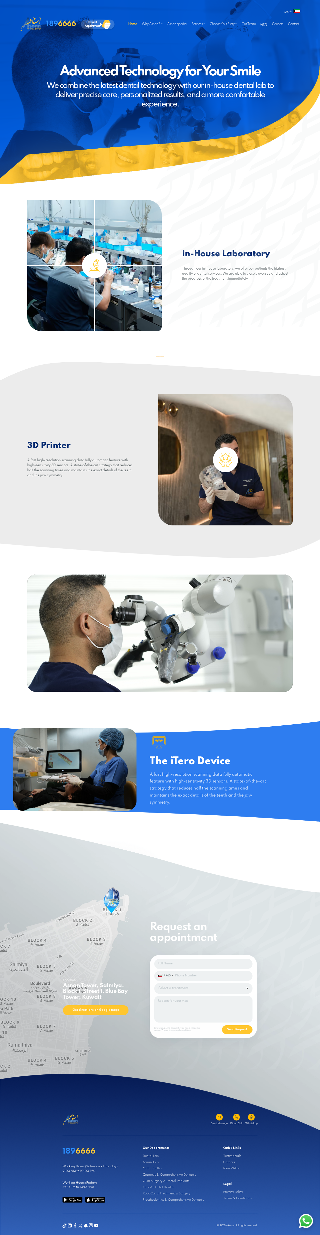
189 (61, 24)
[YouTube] (96, 1225)
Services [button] (197, 24)
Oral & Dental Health (158, 1187)
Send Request (237, 1029)
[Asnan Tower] (70, 1120)
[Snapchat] (86, 1225)
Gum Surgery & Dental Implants (166, 1181)
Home (132, 24)
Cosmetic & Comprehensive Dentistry (169, 1174)
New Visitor (231, 1168)
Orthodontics (152, 1168)
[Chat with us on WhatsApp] (306, 1221)
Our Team (249, 24)
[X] (80, 1225)
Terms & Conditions (237, 1198)
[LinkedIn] (70, 1225)
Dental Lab (151, 1156)
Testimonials (232, 1156)
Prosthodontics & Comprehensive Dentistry (173, 1199)
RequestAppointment (92, 24)
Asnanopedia (177, 24)
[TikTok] (64, 1225)
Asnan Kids (150, 1162)
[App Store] (95, 1200)
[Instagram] (91, 1225)
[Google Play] (72, 1200)
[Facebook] (75, 1225)
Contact (293, 24)
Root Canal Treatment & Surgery (166, 1193)
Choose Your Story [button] (222, 24)
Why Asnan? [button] (151, 24)
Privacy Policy (233, 1192)
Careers (277, 24)
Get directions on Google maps (95, 1010)
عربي (288, 11)
